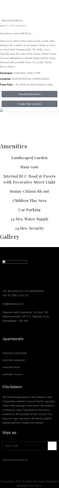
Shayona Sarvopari (14, 353)
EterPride (38, 486)
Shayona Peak (11, 367)
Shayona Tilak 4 (12, 374)
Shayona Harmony (13, 360)
